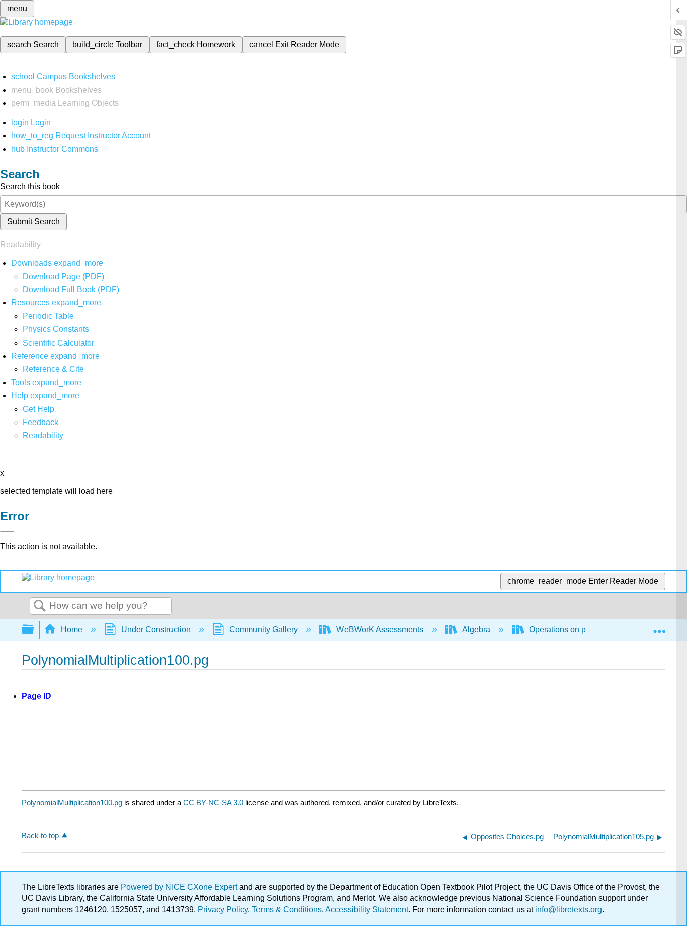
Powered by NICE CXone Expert (180, 887)
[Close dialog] (7, 531)
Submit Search (33, 221)
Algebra (476, 629)
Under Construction (156, 629)
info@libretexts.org (567, 909)
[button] (40, 422)
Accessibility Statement (366, 909)
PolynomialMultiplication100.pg (72, 802)
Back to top (40, 835)
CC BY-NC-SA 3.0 (213, 802)
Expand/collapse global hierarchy (34, 630)
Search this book (30, 186)
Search (40, 606)
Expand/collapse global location (659, 626)
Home (71, 629)
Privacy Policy (223, 909)
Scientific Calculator (58, 343)
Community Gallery (263, 629)
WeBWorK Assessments (379, 629)
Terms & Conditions (287, 909)
